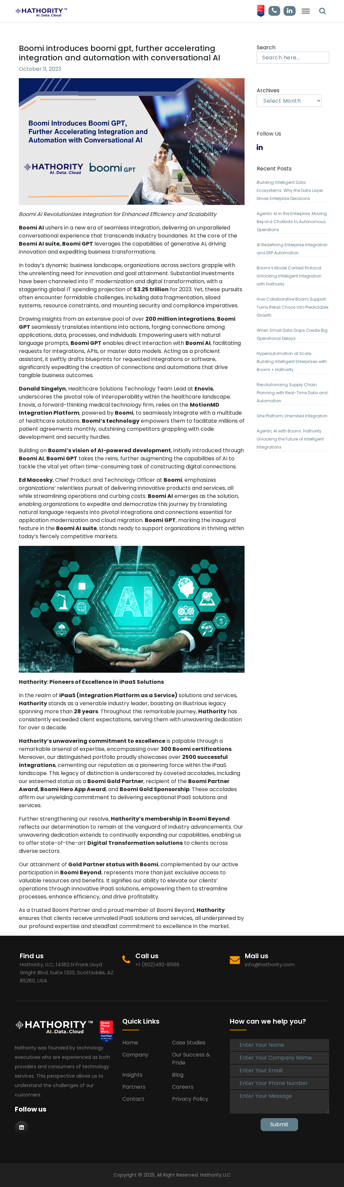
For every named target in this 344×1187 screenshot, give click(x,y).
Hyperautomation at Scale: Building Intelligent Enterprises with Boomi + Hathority (292, 361)
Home (130, 1042)
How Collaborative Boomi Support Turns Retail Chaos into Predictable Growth (292, 307)
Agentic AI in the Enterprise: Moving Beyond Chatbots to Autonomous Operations (292, 222)
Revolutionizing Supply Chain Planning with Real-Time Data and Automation (292, 393)
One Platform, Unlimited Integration (292, 416)
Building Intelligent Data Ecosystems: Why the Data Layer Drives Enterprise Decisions (290, 190)
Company (135, 1055)
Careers (183, 1087)
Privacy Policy (190, 1099)
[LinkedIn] (322, 11)
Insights (132, 1075)
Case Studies (189, 1042)
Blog (177, 1075)
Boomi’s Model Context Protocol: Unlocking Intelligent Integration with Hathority (289, 276)
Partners (133, 1087)
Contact (133, 1099)
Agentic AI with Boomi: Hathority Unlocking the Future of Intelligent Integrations (290, 439)
